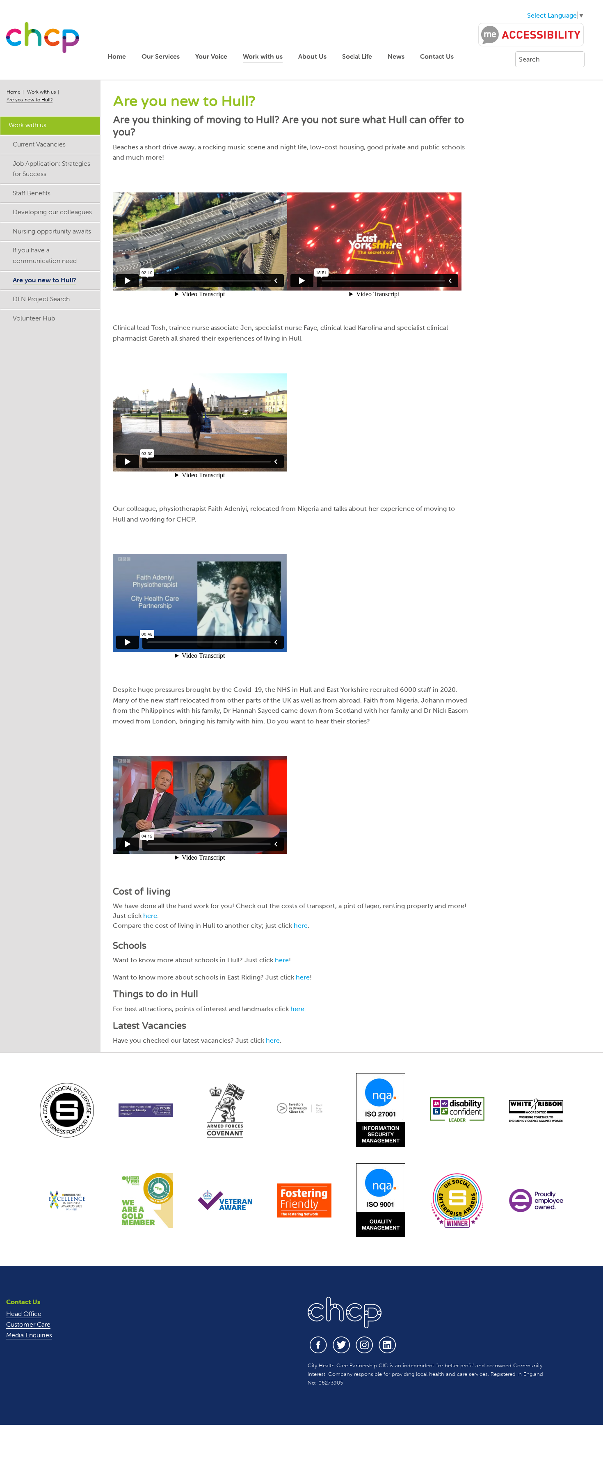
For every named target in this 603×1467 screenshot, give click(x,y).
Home (116, 56)
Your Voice (211, 56)
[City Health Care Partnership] (42, 37)
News (396, 56)
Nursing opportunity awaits (52, 231)
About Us (312, 56)
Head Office (23, 1313)
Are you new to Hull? (30, 99)
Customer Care (28, 1324)
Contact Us (437, 56)
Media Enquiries (29, 1335)
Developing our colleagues (52, 212)
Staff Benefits (31, 193)
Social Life (357, 56)
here (150, 916)
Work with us (263, 56)
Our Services (161, 56)
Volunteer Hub (34, 318)
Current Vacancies (39, 144)
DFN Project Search (41, 299)
